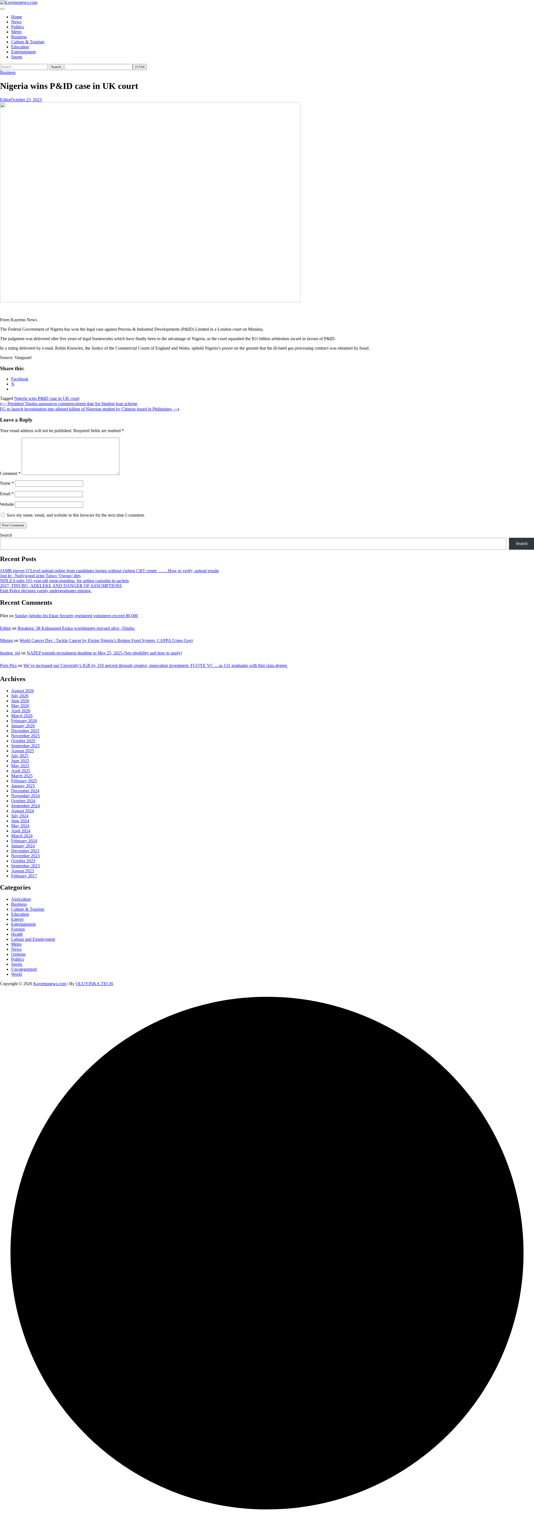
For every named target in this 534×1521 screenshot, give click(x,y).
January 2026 (23, 725)
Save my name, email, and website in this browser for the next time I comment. (76, 515)
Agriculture (21, 899)
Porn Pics (8, 665)
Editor (5, 99)
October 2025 (23, 740)
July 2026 (19, 695)
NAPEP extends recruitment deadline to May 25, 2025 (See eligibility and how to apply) (104, 653)
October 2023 (23, 860)
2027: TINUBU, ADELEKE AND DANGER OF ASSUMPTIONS (61, 585)
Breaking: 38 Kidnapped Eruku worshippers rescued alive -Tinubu (76, 628)
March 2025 (22, 775)
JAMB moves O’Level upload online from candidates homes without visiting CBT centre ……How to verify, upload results (109, 570)
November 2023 (25, 855)
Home (16, 16)
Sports (16, 56)
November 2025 (25, 735)
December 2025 (25, 730)
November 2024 (25, 795)
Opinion (18, 954)
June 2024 (20, 820)
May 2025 (20, 765)
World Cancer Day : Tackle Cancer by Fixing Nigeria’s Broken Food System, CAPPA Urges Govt (106, 640)
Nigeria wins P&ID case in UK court (46, 398)
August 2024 (22, 810)
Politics (17, 26)
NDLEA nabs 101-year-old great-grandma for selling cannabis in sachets (64, 580)
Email (7, 493)
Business (19, 36)
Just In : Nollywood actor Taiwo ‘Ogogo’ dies (40, 575)
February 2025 (24, 780)
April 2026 (20, 710)
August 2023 (22, 870)
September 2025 (25, 745)
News (16, 21)
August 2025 (22, 750)
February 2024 (24, 840)
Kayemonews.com (49, 983)
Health (17, 934)
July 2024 (19, 815)
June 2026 (20, 700)
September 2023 (25, 865)
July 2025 (19, 755)
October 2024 (23, 800)
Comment (10, 473)
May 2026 (20, 705)
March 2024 (22, 835)
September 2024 (25, 805)
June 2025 (20, 760)
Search (6, 535)
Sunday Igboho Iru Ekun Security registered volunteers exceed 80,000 (76, 615)
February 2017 (24, 875)
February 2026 (24, 720)
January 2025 (23, 785)
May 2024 (20, 825)
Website (7, 504)
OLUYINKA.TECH (94, 983)
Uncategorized (24, 969)
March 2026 (22, 715)
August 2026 (22, 690)
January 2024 (23, 845)
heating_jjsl (10, 653)
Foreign (18, 929)
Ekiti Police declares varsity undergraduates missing (46, 590)
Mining (6, 640)
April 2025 (20, 770)
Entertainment (23, 51)
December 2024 (25, 790)
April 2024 (20, 830)
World (16, 974)
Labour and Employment (33, 939)
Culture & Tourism (27, 41)
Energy (17, 919)
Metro (16, 31)
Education (20, 46)
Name (7, 483)
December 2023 (25, 850)
